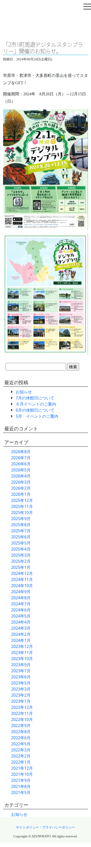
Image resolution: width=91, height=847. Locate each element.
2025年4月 (21, 549)
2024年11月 (22, 579)
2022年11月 (22, 713)
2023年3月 (21, 689)
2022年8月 (21, 731)
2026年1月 (21, 494)
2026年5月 (21, 470)
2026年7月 (21, 458)
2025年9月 (21, 518)
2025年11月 (22, 506)
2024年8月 (21, 598)
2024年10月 (22, 585)
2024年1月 (21, 640)
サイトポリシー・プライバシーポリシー (45, 827)
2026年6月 (21, 464)
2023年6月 (21, 677)
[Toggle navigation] (87, 7)
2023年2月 (21, 695)
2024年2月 (21, 634)
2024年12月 (22, 573)
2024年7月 (21, 604)
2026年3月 (21, 482)
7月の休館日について (35, 398)
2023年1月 (21, 701)
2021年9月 (21, 780)
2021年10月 (22, 774)
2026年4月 (21, 476)
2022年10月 (22, 719)
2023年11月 (22, 652)
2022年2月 (21, 756)
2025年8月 (21, 524)
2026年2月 (21, 488)
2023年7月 (21, 671)
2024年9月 (21, 591)
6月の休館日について (35, 410)
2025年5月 (21, 543)
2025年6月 (21, 537)
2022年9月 (21, 725)
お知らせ (24, 392)
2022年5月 (21, 744)
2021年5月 (21, 792)
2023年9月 (21, 664)
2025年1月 (21, 567)
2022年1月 (21, 762)
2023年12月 (22, 646)
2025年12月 (22, 500)
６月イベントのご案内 (36, 404)
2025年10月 (22, 512)
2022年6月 (21, 737)
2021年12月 (22, 768)
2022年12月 (22, 707)
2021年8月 (21, 786)
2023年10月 (22, 658)
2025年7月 (21, 531)
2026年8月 (21, 451)
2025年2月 (21, 561)
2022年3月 (21, 750)
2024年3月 (21, 628)
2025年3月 (21, 555)
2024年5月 (21, 616)
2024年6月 (21, 610)
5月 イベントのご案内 (37, 416)
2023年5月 (21, 683)
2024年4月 (21, 622)
